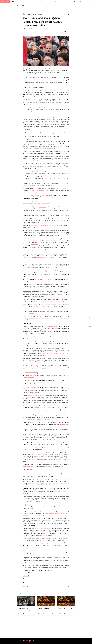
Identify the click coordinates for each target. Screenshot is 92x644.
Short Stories (45, 5)
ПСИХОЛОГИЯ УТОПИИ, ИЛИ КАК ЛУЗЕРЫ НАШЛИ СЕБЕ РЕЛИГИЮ (66, 609)
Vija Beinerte (26, 575)
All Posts (18, 5)
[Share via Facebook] (23, 582)
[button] (73, 5)
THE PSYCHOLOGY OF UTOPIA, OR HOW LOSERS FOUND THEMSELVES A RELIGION (45, 609)
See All (74, 593)
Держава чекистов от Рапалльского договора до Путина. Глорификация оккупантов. (25, 609)
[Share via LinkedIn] (29, 582)
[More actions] (68, 14)
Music (33, 5)
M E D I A (12, 1)
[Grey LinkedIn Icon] (90, 320)
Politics (23, 5)
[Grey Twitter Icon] (90, 317)
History (38, 5)
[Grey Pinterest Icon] (90, 324)
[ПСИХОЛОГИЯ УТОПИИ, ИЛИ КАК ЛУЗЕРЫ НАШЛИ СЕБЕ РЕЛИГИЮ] (66, 601)
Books (29, 5)
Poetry (51, 5)
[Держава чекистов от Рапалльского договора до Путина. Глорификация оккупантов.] (26, 601)
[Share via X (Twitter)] (26, 582)
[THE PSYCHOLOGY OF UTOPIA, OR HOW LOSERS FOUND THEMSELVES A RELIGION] (46, 601)
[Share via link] (32, 582)
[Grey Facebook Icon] (90, 322)
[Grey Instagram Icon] (90, 326)
